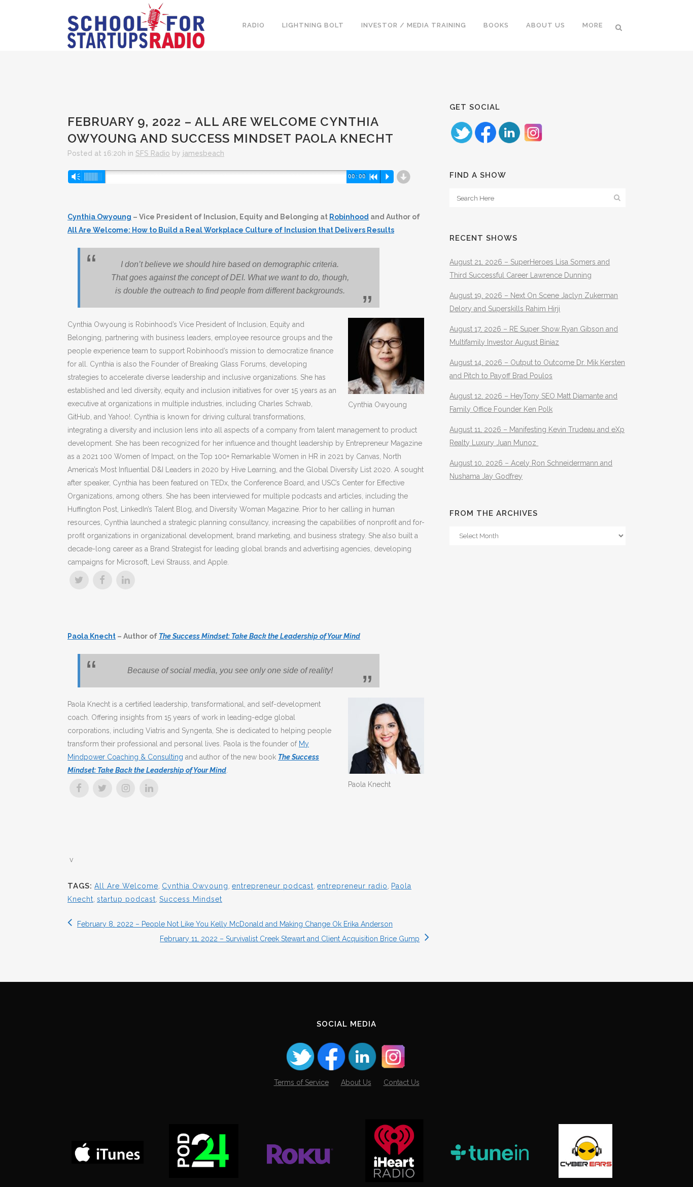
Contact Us (402, 1082)
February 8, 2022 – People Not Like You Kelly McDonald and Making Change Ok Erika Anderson (235, 924)
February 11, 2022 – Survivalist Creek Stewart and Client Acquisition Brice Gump (290, 939)
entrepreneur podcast (273, 886)
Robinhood (349, 217)
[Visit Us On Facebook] (485, 142)
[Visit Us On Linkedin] (509, 142)
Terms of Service (301, 1082)
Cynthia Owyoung (99, 217)
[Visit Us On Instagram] (533, 142)
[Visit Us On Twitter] (461, 142)
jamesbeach (203, 153)
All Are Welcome (126, 886)
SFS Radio (152, 153)
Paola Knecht (91, 636)
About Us (356, 1082)
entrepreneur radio (352, 886)
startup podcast (126, 899)
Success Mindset (190, 899)
